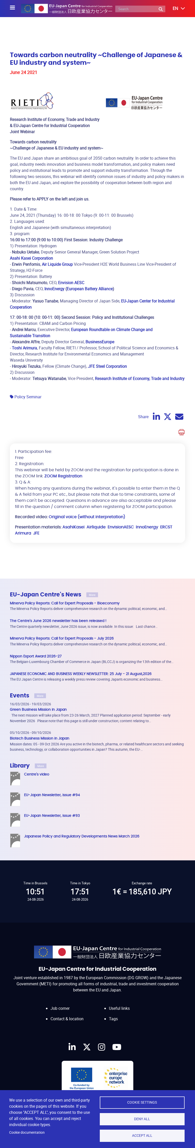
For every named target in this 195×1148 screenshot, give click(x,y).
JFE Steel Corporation (107, 366)
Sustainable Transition (30, 335)
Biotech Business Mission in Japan (39, 738)
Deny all (142, 1119)
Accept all (142, 1135)
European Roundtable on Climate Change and (111, 329)
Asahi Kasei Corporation (31, 258)
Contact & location (67, 1019)
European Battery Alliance (90, 288)
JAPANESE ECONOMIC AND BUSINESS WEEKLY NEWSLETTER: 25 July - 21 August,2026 (81, 674)
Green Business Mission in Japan (38, 709)
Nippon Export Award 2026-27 (36, 656)
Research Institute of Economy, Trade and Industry (139, 378)
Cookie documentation (27, 1132)
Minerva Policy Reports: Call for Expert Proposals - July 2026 (62, 638)
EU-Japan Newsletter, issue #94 (52, 795)
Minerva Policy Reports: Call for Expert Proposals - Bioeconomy (65, 603)
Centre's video (36, 774)
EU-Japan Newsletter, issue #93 (52, 816)
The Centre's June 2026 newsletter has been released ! (58, 621)
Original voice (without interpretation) (87, 517)
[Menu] (15, 8)
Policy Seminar (27, 397)
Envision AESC (70, 282)
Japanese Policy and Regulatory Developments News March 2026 (81, 836)
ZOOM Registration (62, 476)
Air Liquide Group (57, 264)
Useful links (119, 1008)
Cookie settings (142, 1102)
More (92, 595)
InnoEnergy (53, 288)
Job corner (60, 1008)
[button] (175, 9)
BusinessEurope (100, 342)
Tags (113, 1019)
